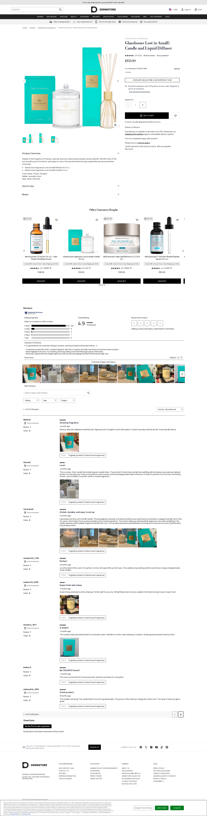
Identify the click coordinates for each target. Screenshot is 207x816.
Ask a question (163, 55)
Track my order (65, 779)
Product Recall (160, 779)
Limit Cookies (161, 808)
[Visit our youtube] (156, 747)
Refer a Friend (96, 776)
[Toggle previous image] (24, 81)
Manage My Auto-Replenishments (104, 768)
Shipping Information (67, 776)
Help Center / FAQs (66, 768)
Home (25, 28)
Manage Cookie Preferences (33, 774)
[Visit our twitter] (146, 747)
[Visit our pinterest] (167, 747)
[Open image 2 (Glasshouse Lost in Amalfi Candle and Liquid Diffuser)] (41, 137)
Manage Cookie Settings (143, 808)
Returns (62, 773)
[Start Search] (60, 9)
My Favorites (95, 773)
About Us (125, 768)
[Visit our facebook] (140, 747)
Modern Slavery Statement (164, 776)
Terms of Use (26, 814)
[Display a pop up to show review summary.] (50, 268)
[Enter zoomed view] (115, 125)
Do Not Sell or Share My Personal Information (36, 777)
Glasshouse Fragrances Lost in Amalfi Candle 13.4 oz (81, 257)
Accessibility (158, 781)
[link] (186, 9)
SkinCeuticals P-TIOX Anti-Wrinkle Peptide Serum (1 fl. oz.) (162, 257)
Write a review (149, 55)
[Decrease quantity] (128, 105)
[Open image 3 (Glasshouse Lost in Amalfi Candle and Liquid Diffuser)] (54, 137)
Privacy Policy (159, 768)
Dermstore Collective (131, 776)
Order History (96, 779)
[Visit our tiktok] (161, 747)
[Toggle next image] (118, 81)
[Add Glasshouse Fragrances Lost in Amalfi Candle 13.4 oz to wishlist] (96, 220)
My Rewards (95, 771)
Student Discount (129, 781)
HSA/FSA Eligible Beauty (131, 773)
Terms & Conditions (161, 773)
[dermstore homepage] (103, 10)
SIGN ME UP (94, 747)
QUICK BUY (41, 281)
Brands (32, 28)
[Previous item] (24, 251)
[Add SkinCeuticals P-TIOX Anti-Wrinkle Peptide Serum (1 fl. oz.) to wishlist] (177, 220)
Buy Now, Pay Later (129, 784)
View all (177, 68)
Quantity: (129, 100)
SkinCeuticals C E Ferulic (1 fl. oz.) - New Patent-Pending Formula (41, 257)
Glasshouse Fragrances (47, 28)
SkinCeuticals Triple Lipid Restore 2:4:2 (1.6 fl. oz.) (121, 257)
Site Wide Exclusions (161, 771)
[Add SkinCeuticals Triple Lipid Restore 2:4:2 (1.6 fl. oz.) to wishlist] (137, 220)
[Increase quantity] (142, 105)
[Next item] (183, 251)
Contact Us (64, 771)
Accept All (177, 808)
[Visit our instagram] (151, 747)
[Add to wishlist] (175, 115)
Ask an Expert (127, 771)
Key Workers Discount (131, 779)
